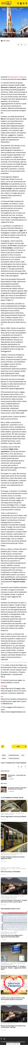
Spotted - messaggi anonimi (12, 995)
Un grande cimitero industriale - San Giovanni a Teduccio (17, 788)
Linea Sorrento (14, 932)
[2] (16, 250)
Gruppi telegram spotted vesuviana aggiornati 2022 (12, 857)
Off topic (9, 867)
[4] (2, 324)
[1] (10, 198)
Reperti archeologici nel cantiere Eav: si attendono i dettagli (13, 1026)
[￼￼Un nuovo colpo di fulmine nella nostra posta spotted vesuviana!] (14, 984)
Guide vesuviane (5, 813)
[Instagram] (4, 1039)
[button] (18, 3)
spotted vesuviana (5, 854)
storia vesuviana (14, 758)
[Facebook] (1, 1039)
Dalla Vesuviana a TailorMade (10, 871)
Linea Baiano (13, 963)
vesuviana (13, 854)
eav (11, 868)
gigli (23, 755)
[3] (12, 300)
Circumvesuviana (13, 755)
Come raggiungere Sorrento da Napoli (13, 816)
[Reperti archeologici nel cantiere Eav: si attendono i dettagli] (14, 1013)
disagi (15, 897)
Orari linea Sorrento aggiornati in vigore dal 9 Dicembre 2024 (12, 936)
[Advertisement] (14, 62)
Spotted (3, 995)
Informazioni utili (20, 813)
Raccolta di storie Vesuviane (17, 895)
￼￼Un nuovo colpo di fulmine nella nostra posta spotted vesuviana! (13, 998)
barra (4, 755)
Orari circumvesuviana (6, 933)
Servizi (2, 814)
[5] (2, 584)
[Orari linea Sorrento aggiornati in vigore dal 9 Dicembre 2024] (14, 921)
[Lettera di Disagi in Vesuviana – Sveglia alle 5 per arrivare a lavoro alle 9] (14, 886)
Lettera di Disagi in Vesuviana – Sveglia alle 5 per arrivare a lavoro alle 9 (14, 901)
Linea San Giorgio (21, 963)
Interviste (3, 867)
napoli (4, 758)
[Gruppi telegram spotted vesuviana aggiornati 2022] (14, 837)
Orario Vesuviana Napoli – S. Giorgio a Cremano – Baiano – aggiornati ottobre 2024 (13, 967)
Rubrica (14, 867)
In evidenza (12, 813)
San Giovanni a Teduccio (17, 77)
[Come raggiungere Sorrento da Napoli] (14, 806)
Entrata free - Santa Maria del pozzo (17, 775)
